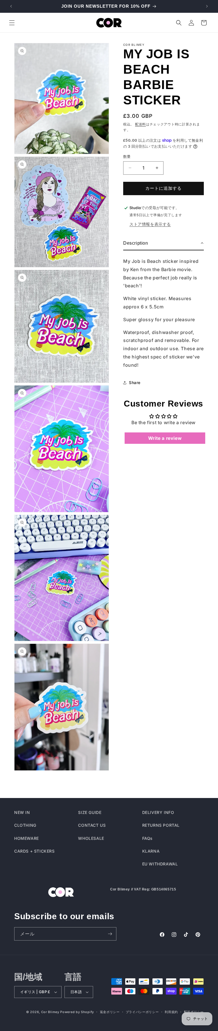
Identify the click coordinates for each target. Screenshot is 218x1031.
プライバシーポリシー (142, 1012)
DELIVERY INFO (158, 812)
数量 (127, 156)
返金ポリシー (110, 1012)
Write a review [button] (165, 438)
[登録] (110, 934)
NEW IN (22, 812)
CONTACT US (92, 825)
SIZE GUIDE (89, 812)
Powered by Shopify (77, 1012)
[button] (12, 23)
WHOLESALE (91, 838)
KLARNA (151, 851)
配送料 (140, 124)
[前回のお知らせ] (11, 6)
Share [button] (135, 382)
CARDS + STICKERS (34, 851)
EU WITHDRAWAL (160, 863)
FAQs (147, 838)
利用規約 (171, 1012)
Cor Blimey (50, 1012)
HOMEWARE (26, 838)
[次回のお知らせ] (207, 6)
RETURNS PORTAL (161, 825)
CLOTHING (25, 825)
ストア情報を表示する (150, 224)
